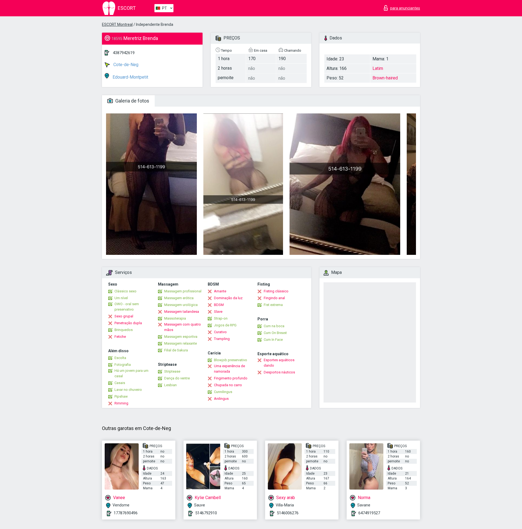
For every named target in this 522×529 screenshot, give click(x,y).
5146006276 (288, 513)
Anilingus (221, 399)
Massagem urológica (181, 305)
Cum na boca (274, 326)
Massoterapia (175, 318)
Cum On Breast (275, 333)
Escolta (120, 358)
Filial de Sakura (176, 350)
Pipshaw (121, 396)
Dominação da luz (228, 298)
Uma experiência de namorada (229, 368)
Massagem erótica (179, 298)
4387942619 (124, 52)
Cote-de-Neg (125, 64)
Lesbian (170, 385)
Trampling (222, 339)
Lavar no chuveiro (128, 390)
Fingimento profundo (230, 378)
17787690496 (126, 513)
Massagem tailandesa (181, 312)
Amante (220, 291)
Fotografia (122, 365)
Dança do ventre (177, 378)
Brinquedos (123, 330)
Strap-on (221, 318)
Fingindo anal (274, 298)
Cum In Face (273, 340)
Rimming (121, 403)
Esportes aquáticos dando (279, 362)
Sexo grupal (123, 316)
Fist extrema (273, 305)
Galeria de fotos (131, 101)
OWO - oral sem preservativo (126, 306)
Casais (119, 383)
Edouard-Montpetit (129, 77)
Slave (218, 312)
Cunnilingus (223, 392)
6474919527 (369, 513)
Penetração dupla (128, 323)
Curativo (220, 332)
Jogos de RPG (225, 325)
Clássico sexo (125, 291)
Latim (377, 68)
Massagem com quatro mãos (182, 327)
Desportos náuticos (279, 372)
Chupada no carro (228, 385)
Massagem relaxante (180, 343)
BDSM (219, 305)
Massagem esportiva (180, 337)
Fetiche (120, 337)
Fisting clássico (276, 291)
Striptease (172, 371)
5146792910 (206, 513)
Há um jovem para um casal (131, 373)
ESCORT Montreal (117, 24)
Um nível (121, 298)
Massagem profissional (182, 291)
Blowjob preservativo (230, 360)
